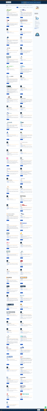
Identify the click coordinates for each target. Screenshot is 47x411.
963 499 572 (33, 0)
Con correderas (20, 7)
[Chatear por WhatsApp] (45, 407)
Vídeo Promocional (38, 2)
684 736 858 (36, 0)
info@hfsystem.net (39, 0)
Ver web (8, 17)
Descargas (28, 2)
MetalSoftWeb (25, 2)
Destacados (28, 7)
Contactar (35, 2)
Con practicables (24, 7)
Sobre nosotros (31, 2)
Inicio (22, 2)
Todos (17, 7)
